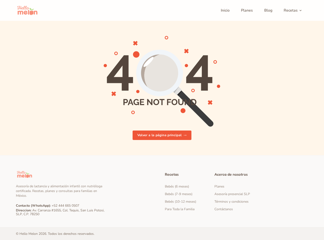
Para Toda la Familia (179, 209)
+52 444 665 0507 (65, 205)
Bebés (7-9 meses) (178, 194)
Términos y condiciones (231, 201)
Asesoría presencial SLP (232, 194)
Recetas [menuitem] (291, 10)
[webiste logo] (61, 174)
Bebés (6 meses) (177, 186)
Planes (219, 186)
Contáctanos (223, 209)
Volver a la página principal (159, 135)
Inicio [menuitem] (225, 10)
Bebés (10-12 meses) (180, 201)
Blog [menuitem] (268, 10)
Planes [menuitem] (247, 10)
